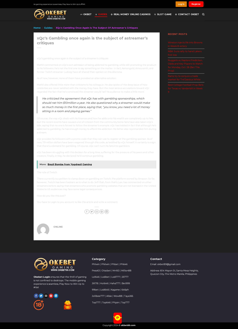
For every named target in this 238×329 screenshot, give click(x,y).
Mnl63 (116, 270)
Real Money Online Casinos (132, 14)
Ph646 (123, 264)
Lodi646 (104, 289)
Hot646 (104, 283)
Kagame (115, 289)
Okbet (87, 14)
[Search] (203, 14)
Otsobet (106, 270)
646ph (125, 289)
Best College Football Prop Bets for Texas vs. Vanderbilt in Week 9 (185, 88)
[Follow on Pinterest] (51, 296)
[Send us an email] (46, 296)
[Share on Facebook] (87, 211)
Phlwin (96, 264)
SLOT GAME (164, 14)
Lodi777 (115, 277)
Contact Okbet (188, 14)
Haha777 (115, 283)
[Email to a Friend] (96, 211)
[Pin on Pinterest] (101, 211)
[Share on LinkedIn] (106, 211)
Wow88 (118, 296)
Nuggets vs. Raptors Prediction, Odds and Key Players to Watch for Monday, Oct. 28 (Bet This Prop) (185, 65)
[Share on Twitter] (92, 211)
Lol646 (95, 277)
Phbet (114, 264)
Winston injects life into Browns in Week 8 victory (185, 44)
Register (196, 4)
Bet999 (126, 283)
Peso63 (96, 270)
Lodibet (105, 277)
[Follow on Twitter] (41, 296)
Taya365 (128, 296)
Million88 (126, 270)
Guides (102, 14)
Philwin (105, 264)
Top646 (106, 302)
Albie (109, 296)
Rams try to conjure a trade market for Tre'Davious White (184, 78)
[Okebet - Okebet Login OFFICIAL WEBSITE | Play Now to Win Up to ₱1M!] (50, 14)
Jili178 (95, 283)
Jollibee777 (98, 296)
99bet (95, 289)
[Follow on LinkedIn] (56, 296)
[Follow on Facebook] (36, 296)
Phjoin (115, 302)
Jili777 (125, 277)
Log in (181, 4)
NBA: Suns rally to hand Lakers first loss (185, 53)
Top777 (96, 302)
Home (37, 28)
